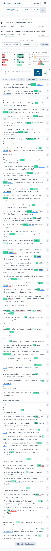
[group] (13, 79)
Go (43, 10)
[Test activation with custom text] (17, 72)
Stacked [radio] (5, 79)
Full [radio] (21, 79)
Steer (46, 74)
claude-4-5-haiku (30, 44)
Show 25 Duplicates (25, 544)
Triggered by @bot (7, 36)
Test (38, 74)
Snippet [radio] (13, 79)
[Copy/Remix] (47, 84)
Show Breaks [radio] (32, 79)
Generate (45, 44)
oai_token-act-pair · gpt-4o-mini (13, 34)
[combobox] (12, 10)
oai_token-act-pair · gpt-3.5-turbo (13, 26)
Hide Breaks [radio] (44, 79)
